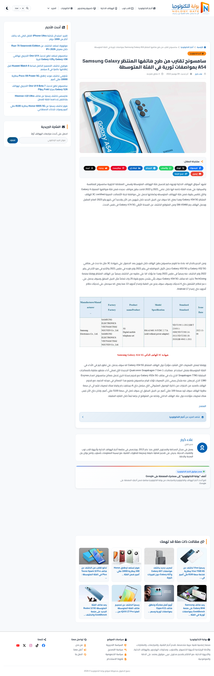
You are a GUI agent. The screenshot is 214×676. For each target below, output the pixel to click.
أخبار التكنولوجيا (187, 47)
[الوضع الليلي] (7, 8)
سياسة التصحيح (116, 649)
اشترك (12, 140)
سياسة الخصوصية (115, 654)
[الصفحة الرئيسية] (191, 8)
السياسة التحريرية (115, 645)
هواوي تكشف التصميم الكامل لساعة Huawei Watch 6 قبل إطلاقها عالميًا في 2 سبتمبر (37, 67)
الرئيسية (200, 47)
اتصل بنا (79, 654)
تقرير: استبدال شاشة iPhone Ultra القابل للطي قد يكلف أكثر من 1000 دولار (39, 37)
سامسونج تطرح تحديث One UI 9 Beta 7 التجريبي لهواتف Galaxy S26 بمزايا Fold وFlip (40, 87)
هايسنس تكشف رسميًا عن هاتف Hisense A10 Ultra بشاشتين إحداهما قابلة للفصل (41, 97)
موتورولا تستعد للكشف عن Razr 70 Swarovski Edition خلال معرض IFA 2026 (39, 47)
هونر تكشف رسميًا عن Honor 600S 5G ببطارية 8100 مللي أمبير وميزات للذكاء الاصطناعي (39, 107)
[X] (24, 645)
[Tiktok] (37, 645)
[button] (52, 8)
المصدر (202, 406)
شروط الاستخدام (115, 659)
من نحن (79, 645)
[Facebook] (43, 645)
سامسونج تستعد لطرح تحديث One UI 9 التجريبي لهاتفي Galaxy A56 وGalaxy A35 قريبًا (40, 57)
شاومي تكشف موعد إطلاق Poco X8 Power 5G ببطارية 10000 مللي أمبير (40, 77)
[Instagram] (31, 645)
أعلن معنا (78, 649)
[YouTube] (18, 645)
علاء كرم (198, 74)
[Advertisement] (143, 31)
